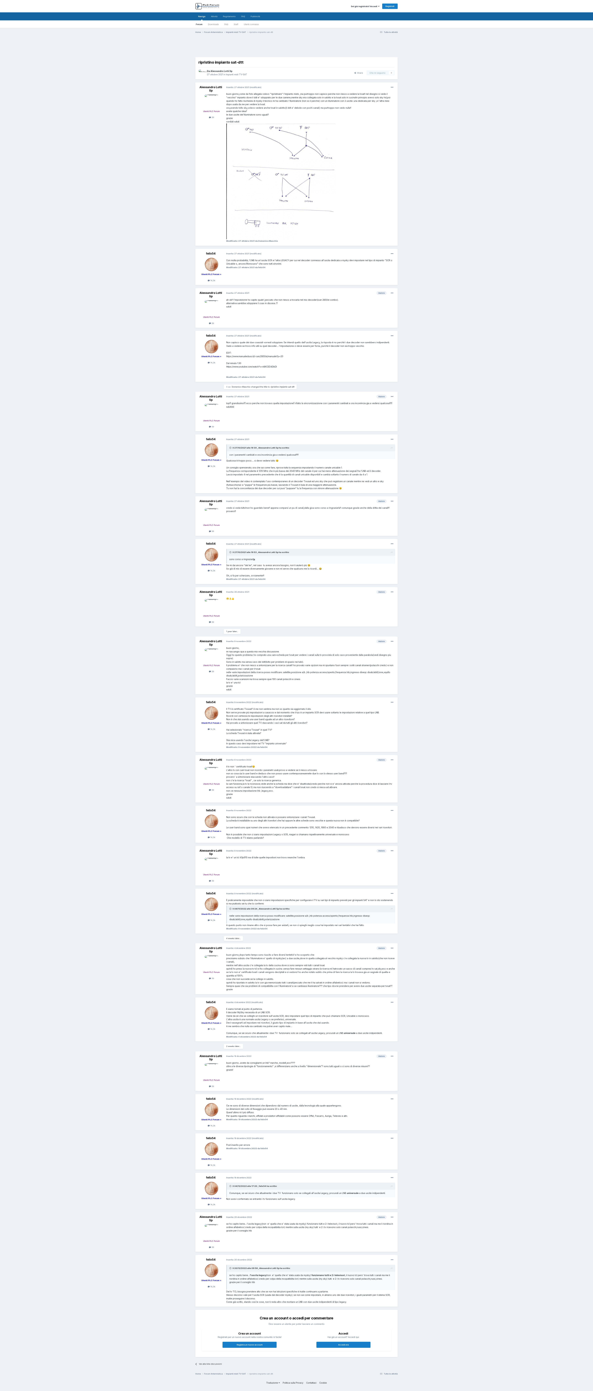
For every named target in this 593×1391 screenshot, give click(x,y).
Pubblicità (255, 16)
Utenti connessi (251, 24)
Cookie (323, 1382)
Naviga (201, 16)
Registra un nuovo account (250, 1344)
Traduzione (272, 1382)
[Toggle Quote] (230, 447)
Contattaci (311, 1382)
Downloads (213, 24)
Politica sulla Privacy (293, 1382)
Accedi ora (343, 1344)
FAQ (226, 24)
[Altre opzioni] (392, 87)
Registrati (389, 6)
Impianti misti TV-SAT (236, 74)
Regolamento (229, 16)
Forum (199, 24)
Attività (214, 16)
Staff (236, 24)
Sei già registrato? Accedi (364, 6)
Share (359, 73)
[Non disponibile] (280, 181)
